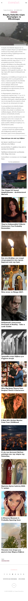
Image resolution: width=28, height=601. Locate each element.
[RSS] (21, 574)
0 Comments (14, 12)
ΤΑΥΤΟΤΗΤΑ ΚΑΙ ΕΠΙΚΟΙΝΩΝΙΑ (10, 579)
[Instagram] (9, 574)
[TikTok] (15, 574)
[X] (7, 574)
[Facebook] (4, 574)
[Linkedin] (18, 574)
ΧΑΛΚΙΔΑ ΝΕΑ (5, 560)
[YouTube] (12, 574)
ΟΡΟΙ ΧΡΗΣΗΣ (22, 579)
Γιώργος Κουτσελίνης (8, 10)
